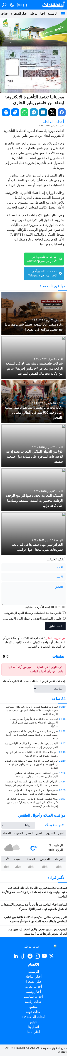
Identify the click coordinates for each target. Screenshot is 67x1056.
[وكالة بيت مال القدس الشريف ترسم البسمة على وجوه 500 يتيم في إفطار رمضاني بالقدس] (33, 401)
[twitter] (52, 112)
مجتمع (33, 1007)
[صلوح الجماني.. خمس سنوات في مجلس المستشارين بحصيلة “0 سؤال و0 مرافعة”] (33, 774)
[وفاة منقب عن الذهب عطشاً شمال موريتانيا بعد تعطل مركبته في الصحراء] (33, 313)
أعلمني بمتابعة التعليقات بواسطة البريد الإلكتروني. (33, 612)
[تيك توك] (23, 956)
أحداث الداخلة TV (33, 1017)
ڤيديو (33, 1022)
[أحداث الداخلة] (53, 5)
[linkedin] (43, 112)
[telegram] (34, 112)
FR (25, 4)
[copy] (15, 112)
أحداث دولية (33, 1012)
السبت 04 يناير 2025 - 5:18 (51, 125)
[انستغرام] (37, 956)
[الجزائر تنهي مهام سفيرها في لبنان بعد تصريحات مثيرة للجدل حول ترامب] (33, 533)
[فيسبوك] (30, 956)
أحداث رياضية (33, 1002)
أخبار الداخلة (37, 13)
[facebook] (62, 112)
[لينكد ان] (16, 956)
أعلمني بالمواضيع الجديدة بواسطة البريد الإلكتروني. (33, 618)
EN (19, 4)
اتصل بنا (33, 1027)
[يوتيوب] (44, 956)
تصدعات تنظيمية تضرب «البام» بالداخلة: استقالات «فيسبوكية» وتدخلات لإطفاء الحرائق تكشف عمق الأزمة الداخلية (34, 892)
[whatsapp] (24, 112)
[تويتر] (51, 956)
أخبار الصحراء (19, 13)
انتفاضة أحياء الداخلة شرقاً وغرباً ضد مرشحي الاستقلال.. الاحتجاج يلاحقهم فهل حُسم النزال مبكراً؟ (34, 906)
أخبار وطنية (33, 991)
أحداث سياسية (33, 996)
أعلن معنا (33, 1032)
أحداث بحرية (33, 986)
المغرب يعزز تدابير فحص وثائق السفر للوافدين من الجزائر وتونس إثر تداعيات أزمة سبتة (37, 931)
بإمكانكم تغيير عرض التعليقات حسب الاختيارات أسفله (34, 680)
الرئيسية (52, 13)
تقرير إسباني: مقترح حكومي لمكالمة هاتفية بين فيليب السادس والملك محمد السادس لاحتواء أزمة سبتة (35, 919)
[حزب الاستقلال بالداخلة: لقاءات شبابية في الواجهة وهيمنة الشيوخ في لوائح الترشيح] (33, 753)
